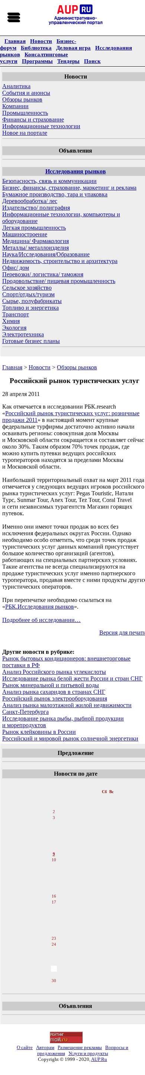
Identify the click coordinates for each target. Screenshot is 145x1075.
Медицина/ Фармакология (35, 241)
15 (54, 890)
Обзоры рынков (22, 99)
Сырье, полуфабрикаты (32, 301)
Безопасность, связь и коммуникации (49, 181)
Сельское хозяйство (27, 287)
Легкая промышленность (34, 227)
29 (54, 974)
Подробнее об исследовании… (41, 620)
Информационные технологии (41, 126)
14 (54, 884)
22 (54, 932)
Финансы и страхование (33, 119)
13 (54, 878)
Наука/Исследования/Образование (46, 254)
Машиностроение (24, 234)
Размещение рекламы (80, 1047)
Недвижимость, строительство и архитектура (59, 261)
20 (54, 920)
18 (54, 908)
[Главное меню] (14, 17)
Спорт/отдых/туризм (28, 294)
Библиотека (36, 47)
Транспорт (15, 314)
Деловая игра (73, 47)
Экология (14, 328)
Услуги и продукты (88, 1053)
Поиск (92, 61)
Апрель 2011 (54, 784)
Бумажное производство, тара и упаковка (54, 194)
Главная (15, 41)
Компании (15, 106)
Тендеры (68, 61)
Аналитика (16, 86)
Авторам (45, 1047)
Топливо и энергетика (30, 307)
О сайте (25, 1047)
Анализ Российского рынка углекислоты (54, 672)
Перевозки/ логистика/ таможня (42, 274)
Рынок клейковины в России (39, 732)
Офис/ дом (15, 267)
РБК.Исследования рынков (39, 606)
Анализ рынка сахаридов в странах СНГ (53, 692)
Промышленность (25, 113)
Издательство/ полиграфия (36, 207)
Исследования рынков (75, 171)
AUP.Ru (99, 1059)
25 (54, 951)
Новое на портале (24, 133)
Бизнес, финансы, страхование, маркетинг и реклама (69, 187)
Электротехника (23, 334)
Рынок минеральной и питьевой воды (50, 685)
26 (54, 957)
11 (54, 866)
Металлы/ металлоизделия (35, 247)
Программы (37, 61)
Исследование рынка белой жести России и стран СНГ (72, 678)
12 (54, 872)
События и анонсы (26, 93)
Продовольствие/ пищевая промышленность (58, 281)
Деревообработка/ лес (29, 201)
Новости (41, 41)
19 (54, 914)
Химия (11, 321)
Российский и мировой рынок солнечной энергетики (70, 738)
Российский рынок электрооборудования (54, 698)
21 (54, 926)
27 (54, 963)
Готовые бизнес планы (31, 341)
